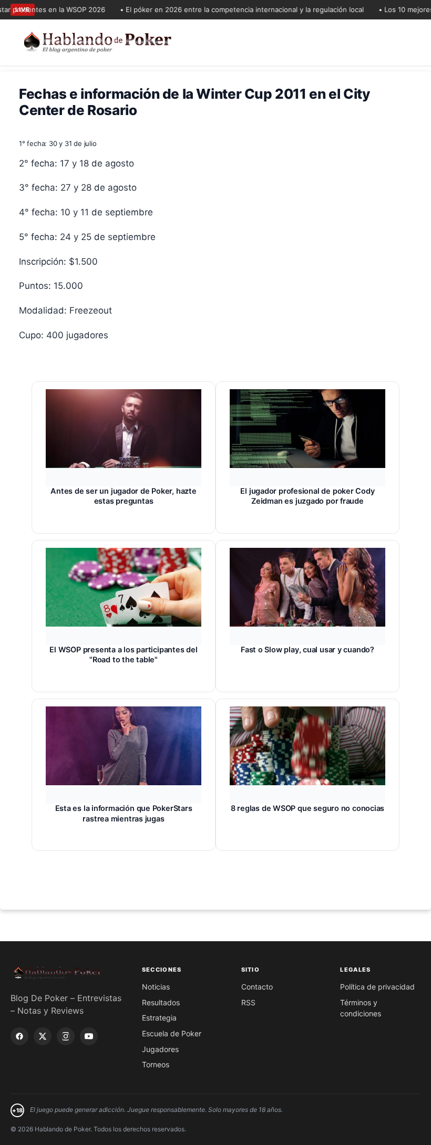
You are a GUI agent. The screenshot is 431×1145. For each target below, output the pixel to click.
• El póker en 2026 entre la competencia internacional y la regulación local (232, 9)
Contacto (257, 986)
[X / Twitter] (43, 1036)
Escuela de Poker (171, 1033)
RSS (248, 1002)
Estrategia (159, 1017)
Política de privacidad (377, 986)
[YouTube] (89, 1036)
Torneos (155, 1064)
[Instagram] (66, 1036)
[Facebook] (19, 1036)
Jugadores (160, 1049)
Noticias (156, 986)
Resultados (161, 1002)
